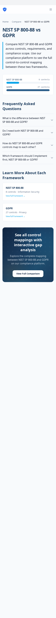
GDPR (8, 35)
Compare (16, 21)
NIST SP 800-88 (18, 30)
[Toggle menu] (51, 9)
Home (5, 21)
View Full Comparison (28, 273)
